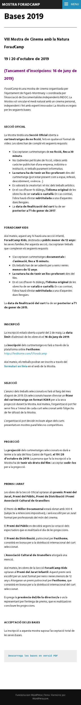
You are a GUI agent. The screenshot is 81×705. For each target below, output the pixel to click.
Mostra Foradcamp (21, 5)
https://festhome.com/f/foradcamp (25, 354)
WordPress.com (40, 699)
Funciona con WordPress (29, 695)
